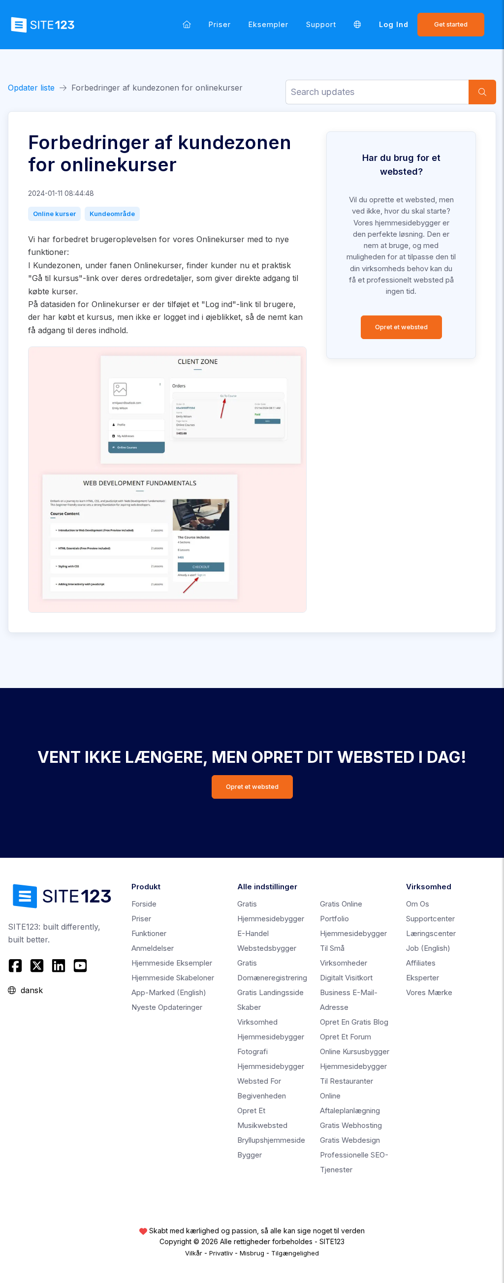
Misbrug (252, 1253)
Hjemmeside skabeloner (172, 977)
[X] (37, 965)
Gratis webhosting (351, 1125)
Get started (451, 24)
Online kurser (54, 214)
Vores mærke (429, 992)
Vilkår (193, 1253)
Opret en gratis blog (354, 1022)
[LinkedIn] (58, 965)
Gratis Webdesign (350, 1140)
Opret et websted (401, 327)
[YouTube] (80, 965)
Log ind (394, 24)
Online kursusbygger (354, 1051)
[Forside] (187, 24)
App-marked (168, 992)
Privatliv (221, 1253)
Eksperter (422, 977)
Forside (144, 903)
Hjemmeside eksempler (171, 963)
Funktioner (148, 933)
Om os (417, 903)
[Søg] (482, 92)
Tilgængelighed (295, 1253)
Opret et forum (345, 1036)
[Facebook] (16, 965)
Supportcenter (430, 918)
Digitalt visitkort (346, 977)
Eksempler (268, 24)
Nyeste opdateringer (166, 1007)
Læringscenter (431, 933)
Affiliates (421, 963)
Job (428, 948)
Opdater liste (31, 88)
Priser (220, 24)
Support (321, 24)
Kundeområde (112, 214)
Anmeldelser (152, 948)
